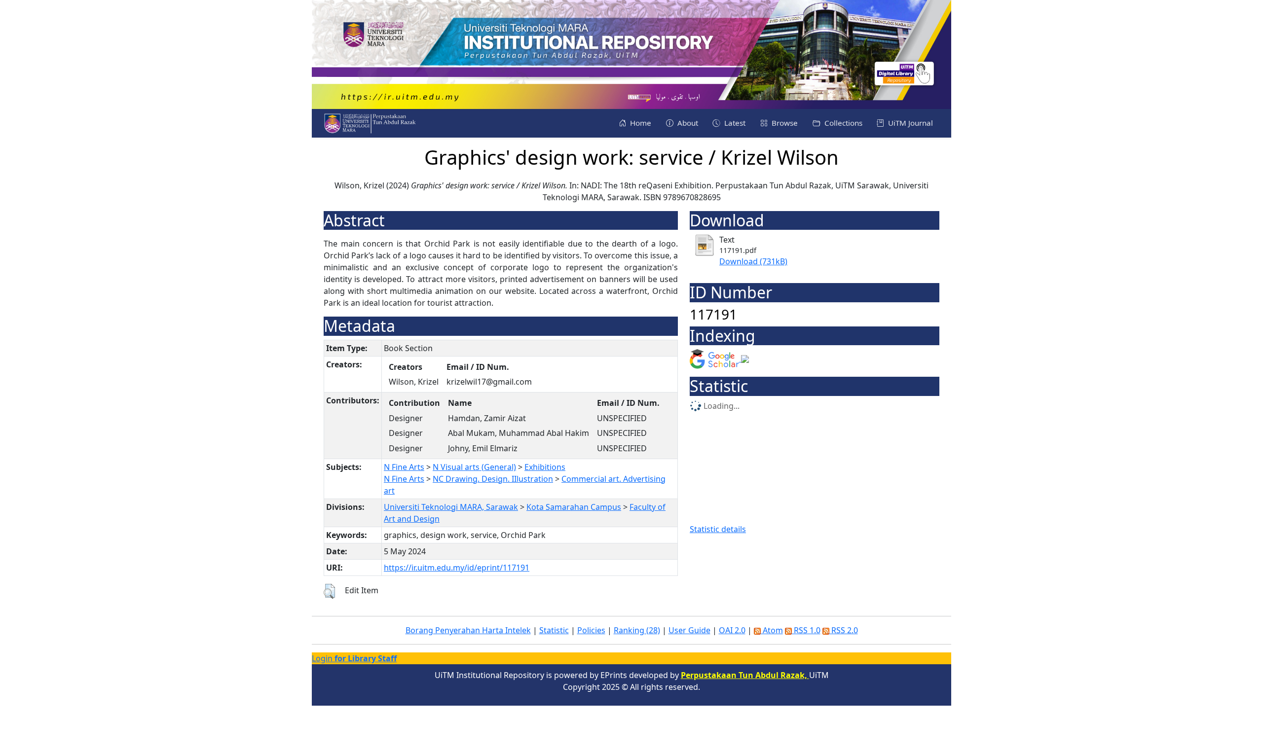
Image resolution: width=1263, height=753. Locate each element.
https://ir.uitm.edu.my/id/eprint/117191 (456, 567)
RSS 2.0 (843, 630)
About (686, 123)
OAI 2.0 (732, 630)
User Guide (689, 630)
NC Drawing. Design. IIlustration (493, 478)
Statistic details (718, 529)
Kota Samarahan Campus (573, 507)
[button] (329, 591)
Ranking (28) (637, 630)
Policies (591, 630)
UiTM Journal (909, 123)
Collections (842, 123)
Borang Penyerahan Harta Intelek (468, 630)
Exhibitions (544, 467)
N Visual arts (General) (474, 467)
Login (354, 658)
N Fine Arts (404, 467)
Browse (784, 123)
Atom (772, 630)
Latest (733, 123)
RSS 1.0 (806, 630)
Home (639, 123)
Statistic (554, 630)
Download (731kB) (753, 261)
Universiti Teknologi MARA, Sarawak (451, 507)
